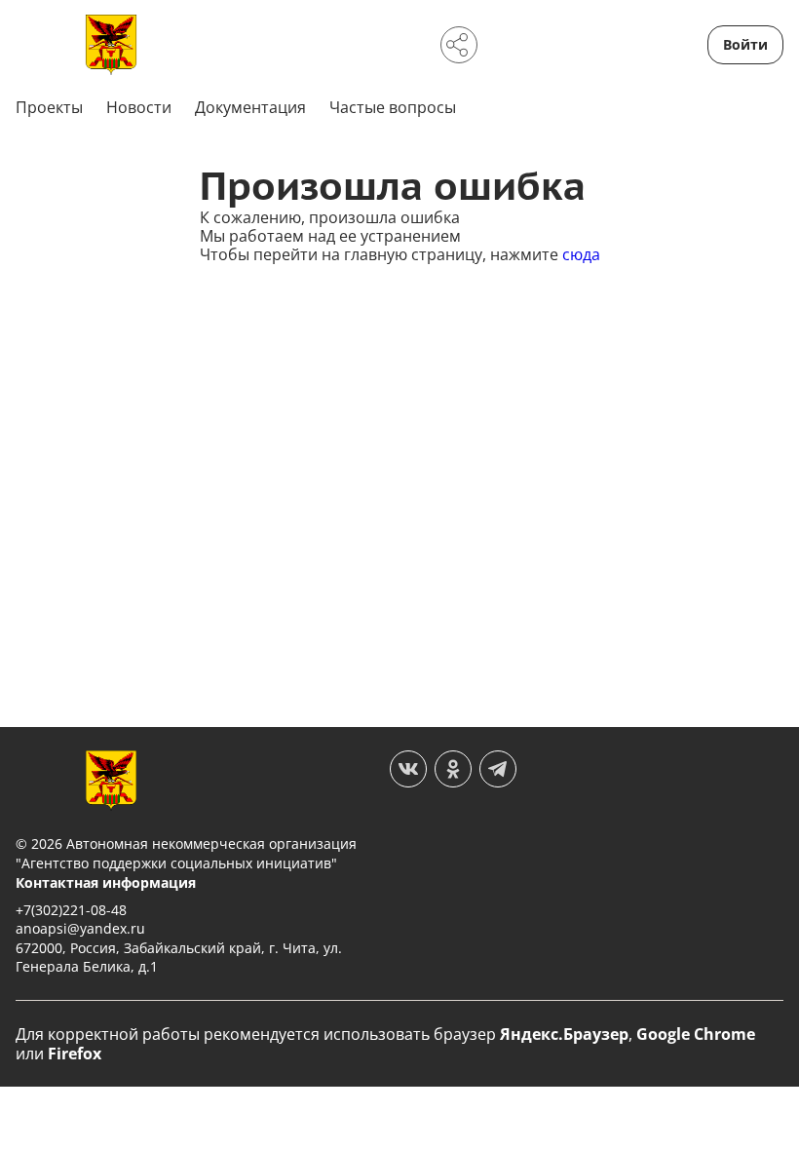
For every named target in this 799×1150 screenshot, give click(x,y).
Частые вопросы (392, 107)
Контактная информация (106, 882)
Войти (745, 44)
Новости (138, 107)
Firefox (74, 1053)
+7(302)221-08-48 (71, 910)
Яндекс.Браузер (564, 1034)
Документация (250, 107)
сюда (581, 254)
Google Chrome (695, 1034)
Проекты (49, 107)
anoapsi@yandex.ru (80, 928)
